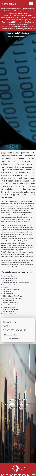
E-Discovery (10, 334)
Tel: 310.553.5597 (8, 26)
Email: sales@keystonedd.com (24, 26)
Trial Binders (11, 322)
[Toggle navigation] (31, 4)
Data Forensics (12, 338)
